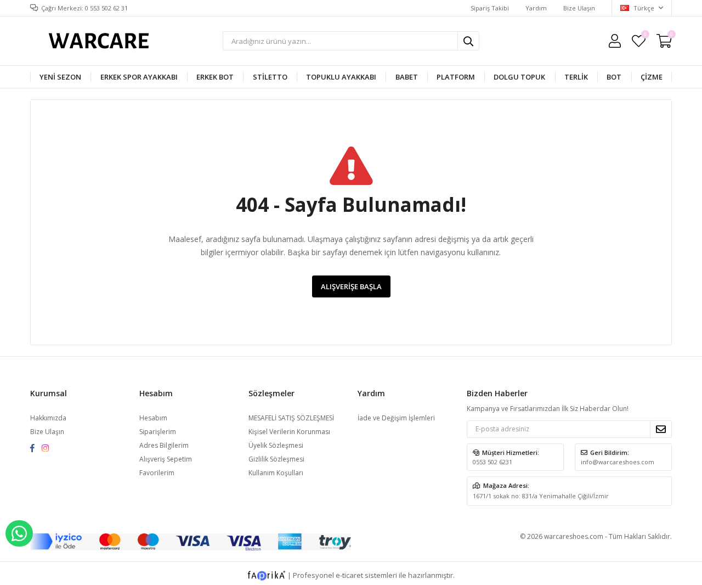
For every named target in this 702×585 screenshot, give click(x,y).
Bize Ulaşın (579, 8)
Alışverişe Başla (351, 286)
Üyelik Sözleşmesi (275, 445)
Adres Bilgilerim (164, 445)
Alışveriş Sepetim (165, 459)
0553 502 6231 (492, 462)
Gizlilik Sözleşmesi (276, 459)
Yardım (536, 8)
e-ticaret (349, 575)
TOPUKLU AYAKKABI (341, 77)
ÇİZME (652, 77)
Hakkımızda (48, 418)
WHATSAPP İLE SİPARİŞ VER (19, 533)
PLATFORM (456, 77)
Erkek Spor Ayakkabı (139, 77)
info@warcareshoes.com (617, 462)
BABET (406, 77)
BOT (614, 77)
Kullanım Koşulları (275, 472)
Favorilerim (645, 36)
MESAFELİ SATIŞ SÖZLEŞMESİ (291, 418)
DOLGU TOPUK (519, 77)
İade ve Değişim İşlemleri (396, 418)
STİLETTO (270, 77)
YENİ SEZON (60, 77)
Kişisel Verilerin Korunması (289, 431)
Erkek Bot (215, 77)
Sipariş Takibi (490, 8)
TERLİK (576, 77)
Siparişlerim (157, 431)
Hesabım (153, 418)
